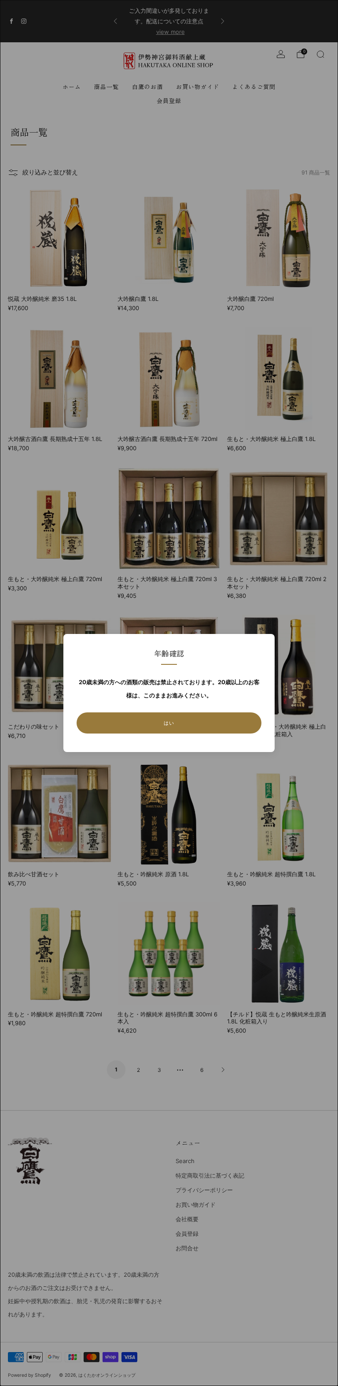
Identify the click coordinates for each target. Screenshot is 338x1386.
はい (169, 723)
